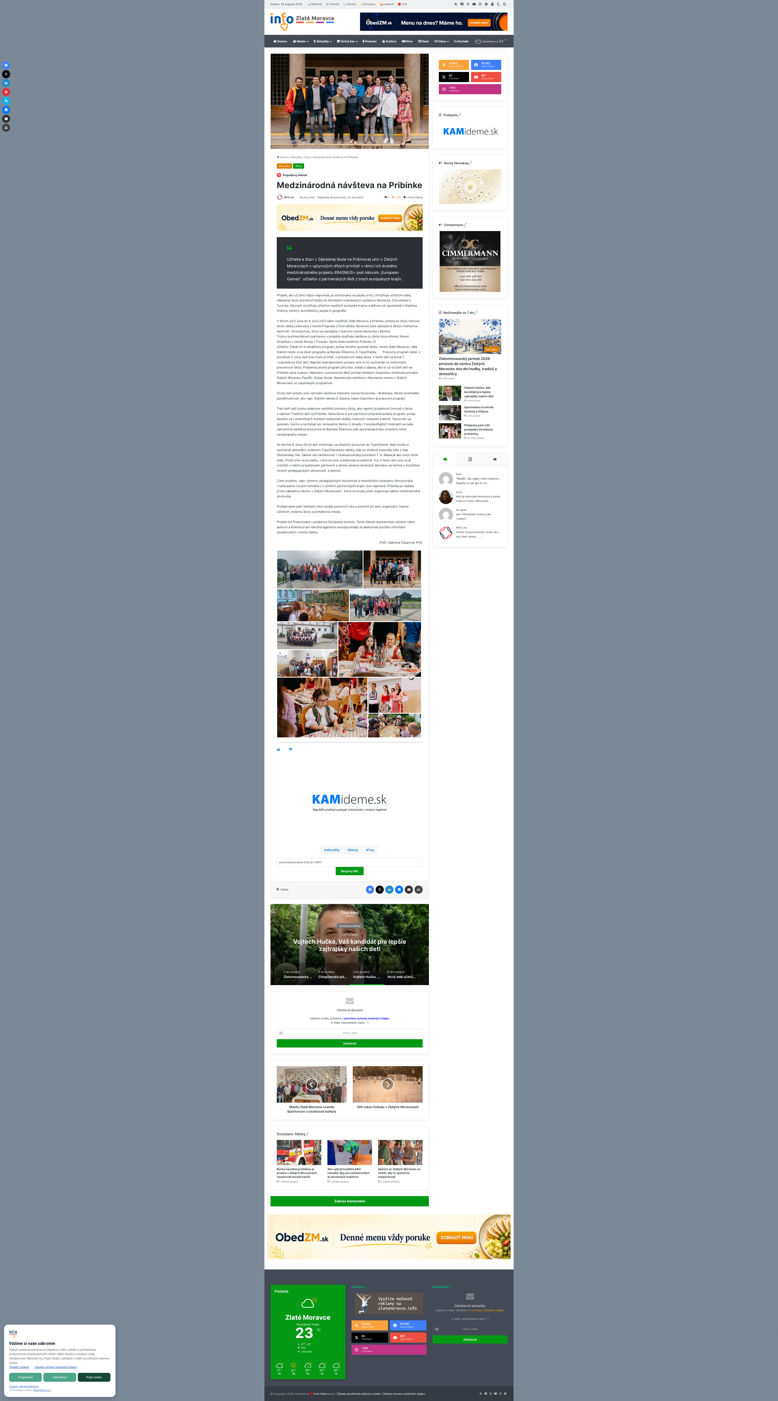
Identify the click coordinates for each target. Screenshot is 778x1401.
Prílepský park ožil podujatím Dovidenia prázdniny (478, 429)
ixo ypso (461, 509)
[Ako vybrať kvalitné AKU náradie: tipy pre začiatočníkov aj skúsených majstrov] (349, 1152)
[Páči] (278, 749)
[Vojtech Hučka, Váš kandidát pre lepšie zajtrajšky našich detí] (450, 393)
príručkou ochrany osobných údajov (366, 1018)
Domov (282, 41)
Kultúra (390, 41)
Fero (459, 474)
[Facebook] (370, 890)
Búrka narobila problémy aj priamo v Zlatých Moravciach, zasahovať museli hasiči (297, 1172)
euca (459, 492)
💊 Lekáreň (386, 4)
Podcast (370, 41)
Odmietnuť (60, 1377)
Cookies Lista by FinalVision (24, 1386)
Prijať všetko (94, 1377)
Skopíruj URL (350, 871)
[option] (349, 944)
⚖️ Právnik (332, 4)
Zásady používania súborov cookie (358, 1393)
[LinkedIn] (389, 890)
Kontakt (462, 41)
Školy (307, 157)
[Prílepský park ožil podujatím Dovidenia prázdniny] (450, 430)
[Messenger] (399, 890)
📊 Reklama (314, 4)
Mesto (301, 41)
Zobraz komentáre (349, 1201)
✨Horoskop (367, 4)
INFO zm (289, 197)
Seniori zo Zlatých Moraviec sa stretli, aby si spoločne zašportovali (399, 1172)
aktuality (333, 850)
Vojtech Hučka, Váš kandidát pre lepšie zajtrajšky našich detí (479, 392)
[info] (302, 22)
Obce (442, 41)
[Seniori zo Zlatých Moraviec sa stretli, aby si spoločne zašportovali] (400, 1152)
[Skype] (6, 101)
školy (354, 850)
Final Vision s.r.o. (324, 1393)
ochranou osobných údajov (487, 1310)
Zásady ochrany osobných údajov (404, 1393)
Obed (425, 41)
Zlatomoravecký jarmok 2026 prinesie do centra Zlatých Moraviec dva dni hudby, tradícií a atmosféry (350, 949)
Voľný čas (347, 41)
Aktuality (322, 41)
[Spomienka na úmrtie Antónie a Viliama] (450, 412)
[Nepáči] (290, 749)
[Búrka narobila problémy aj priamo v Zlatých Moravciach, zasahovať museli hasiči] (299, 1152)
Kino (409, 41)
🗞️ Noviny (349, 4)
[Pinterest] (6, 92)
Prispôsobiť (25, 1377)
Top (371, 850)
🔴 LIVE (402, 4)
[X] (380, 890)
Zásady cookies (19, 1367)
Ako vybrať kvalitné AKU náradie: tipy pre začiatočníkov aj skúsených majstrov (348, 1172)
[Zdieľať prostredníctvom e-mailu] (409, 890)
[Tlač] (419, 890)
